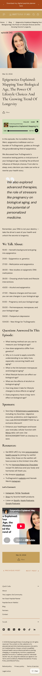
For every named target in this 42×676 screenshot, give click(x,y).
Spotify (17, 500)
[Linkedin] (34, 629)
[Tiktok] (29, 629)
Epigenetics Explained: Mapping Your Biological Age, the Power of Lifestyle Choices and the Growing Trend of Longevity (22, 24)
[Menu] (4, 14)
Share (8, 112)
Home (2, 22)
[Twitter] (14, 629)
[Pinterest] (24, 629)
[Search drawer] (33, 14)
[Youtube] (19, 629)
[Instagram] (3, 629)
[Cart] (38, 14)
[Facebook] (8, 629)
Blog (10, 22)
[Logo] (19, 14)
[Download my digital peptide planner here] (21, 4)
